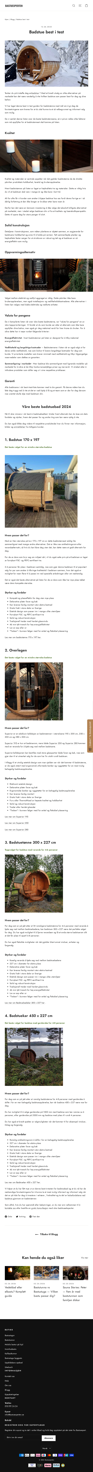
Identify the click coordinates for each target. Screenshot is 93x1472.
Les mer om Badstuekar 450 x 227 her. (23, 1182)
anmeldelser (19, 426)
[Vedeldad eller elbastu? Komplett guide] (17, 1273)
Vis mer (84, 1257)
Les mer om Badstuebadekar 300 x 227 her (25, 1002)
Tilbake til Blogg (48, 1234)
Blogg (13, 19)
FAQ (6, 1380)
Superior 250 (55, 743)
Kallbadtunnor (11, 1353)
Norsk (45, 1448)
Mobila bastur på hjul (14, 1344)
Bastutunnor (10, 1340)
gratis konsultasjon (39, 1208)
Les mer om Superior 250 (17, 822)
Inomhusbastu (10, 1349)
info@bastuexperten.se (14, 1414)
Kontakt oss (10, 1376)
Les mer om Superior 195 (16, 816)
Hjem (7, 19)
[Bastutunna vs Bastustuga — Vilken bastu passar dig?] (46, 1273)
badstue (35, 93)
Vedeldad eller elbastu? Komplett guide (15, 1291)
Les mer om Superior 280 (16, 829)
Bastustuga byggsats (13, 1358)
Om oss (8, 1385)
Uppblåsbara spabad (14, 1362)
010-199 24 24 (11, 1406)
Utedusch (9, 1367)
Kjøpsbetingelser (12, 1394)
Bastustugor (10, 1335)
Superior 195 (11, 743)
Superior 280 (71, 743)
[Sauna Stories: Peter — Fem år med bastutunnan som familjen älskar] (75, 1273)
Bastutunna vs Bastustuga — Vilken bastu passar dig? (46, 1291)
